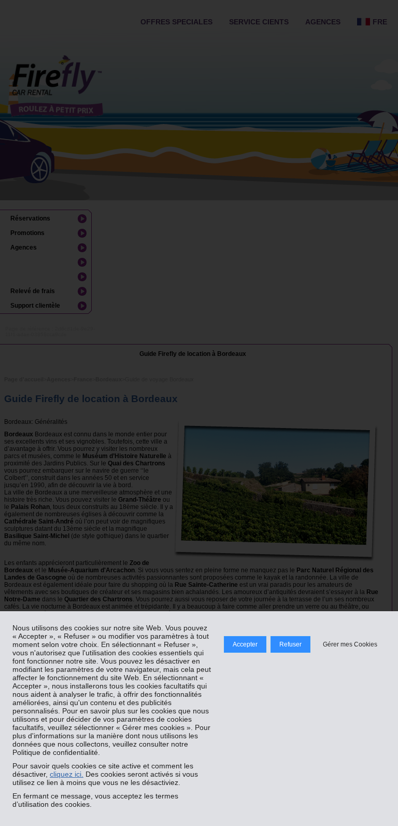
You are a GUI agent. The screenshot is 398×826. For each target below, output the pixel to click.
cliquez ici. (66, 774)
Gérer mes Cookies (350, 644)
